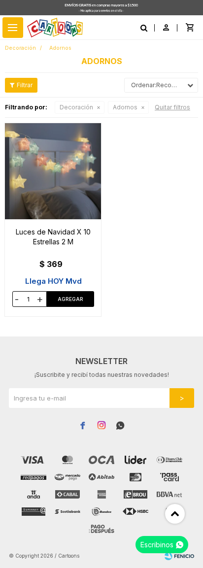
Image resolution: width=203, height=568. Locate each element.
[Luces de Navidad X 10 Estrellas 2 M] (53, 171)
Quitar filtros (172, 107)
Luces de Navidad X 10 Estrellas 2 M (53, 237)
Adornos (125, 107)
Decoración (76, 107)
